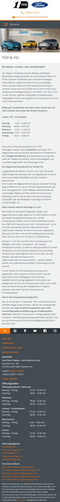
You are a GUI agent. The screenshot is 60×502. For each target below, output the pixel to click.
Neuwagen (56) (9, 446)
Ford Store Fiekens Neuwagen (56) (18, 467)
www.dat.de (21, 500)
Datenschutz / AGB (12, 347)
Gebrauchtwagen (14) (12, 450)
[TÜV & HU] (15, 331)
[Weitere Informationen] (30, 40)
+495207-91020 (32, 12)
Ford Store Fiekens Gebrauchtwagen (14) (21, 470)
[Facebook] (45, 331)
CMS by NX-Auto (10, 352)
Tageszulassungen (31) (12, 456)
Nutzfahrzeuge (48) (11, 459)
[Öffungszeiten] (25, 331)
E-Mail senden (9, 378)
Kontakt (6, 338)
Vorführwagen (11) (10, 453)
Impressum (8, 343)
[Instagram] (55, 331)
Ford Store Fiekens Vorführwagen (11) (19, 473)
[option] (30, 40)
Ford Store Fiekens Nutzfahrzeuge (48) (20, 479)
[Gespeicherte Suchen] (5, 331)
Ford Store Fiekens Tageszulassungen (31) (21, 476)
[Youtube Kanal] (35, 331)
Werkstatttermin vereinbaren (32, 17)
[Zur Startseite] (20, 4)
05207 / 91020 (16, 371)
